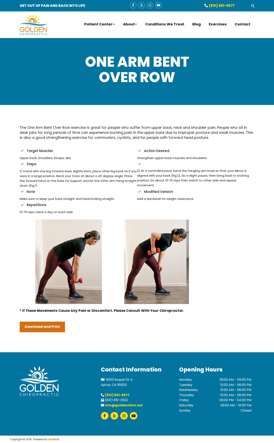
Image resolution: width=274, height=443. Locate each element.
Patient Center (98, 24)
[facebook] (133, 5)
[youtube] (158, 5)
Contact (242, 24)
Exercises (218, 24)
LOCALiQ (53, 439)
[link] (99, 24)
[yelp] (142, 5)
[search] (252, 5)
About (129, 24)
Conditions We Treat (164, 24)
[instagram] (150, 5)
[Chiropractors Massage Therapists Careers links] (136, 24)
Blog (196, 24)
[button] (42, 327)
